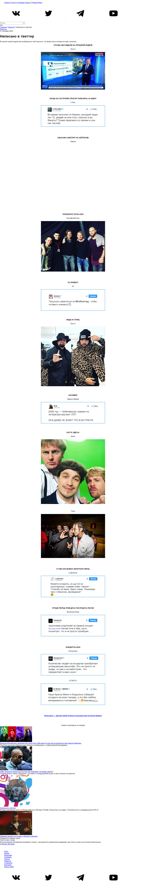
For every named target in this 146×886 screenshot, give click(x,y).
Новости (7, 3)
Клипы (27, 3)
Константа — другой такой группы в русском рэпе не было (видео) (73, 716)
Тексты (14, 3)
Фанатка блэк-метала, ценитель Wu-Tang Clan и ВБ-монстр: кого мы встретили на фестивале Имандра (40, 743)
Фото (6, 851)
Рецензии (8, 855)
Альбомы (21, 3)
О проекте (8, 863)
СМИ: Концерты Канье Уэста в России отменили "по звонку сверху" (26, 772)
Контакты (8, 865)
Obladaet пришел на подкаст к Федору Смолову (19, 836)
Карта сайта (9, 867)
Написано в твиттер (8, 808)
